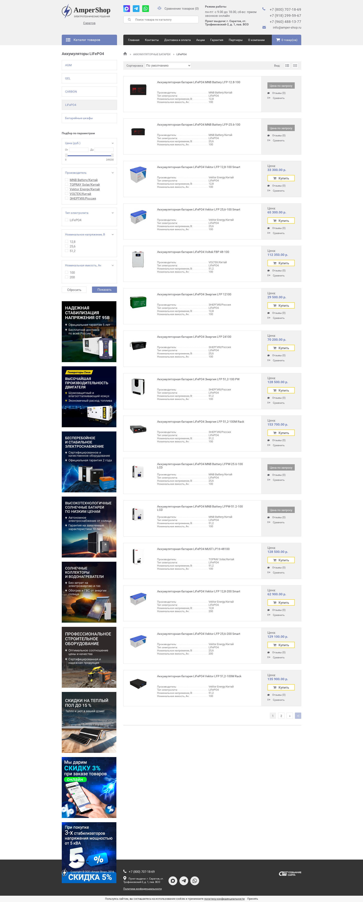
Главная (133, 40)
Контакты (152, 40)
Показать (104, 290)
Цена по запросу (281, 85)
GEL (68, 78)
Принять (252, 898)
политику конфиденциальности (224, 898)
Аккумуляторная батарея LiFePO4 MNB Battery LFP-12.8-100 (198, 82)
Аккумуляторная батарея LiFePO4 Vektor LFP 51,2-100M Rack (199, 676)
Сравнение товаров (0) (181, 9)
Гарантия (216, 40)
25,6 (72, 246)
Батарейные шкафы (79, 118)
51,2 (72, 251)
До (92, 149)
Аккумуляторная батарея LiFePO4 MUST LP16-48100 (193, 549)
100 (72, 273)
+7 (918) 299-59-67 (285, 15)
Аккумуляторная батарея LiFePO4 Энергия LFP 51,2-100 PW (198, 379)
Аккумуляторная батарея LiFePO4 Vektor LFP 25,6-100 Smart (198, 209)
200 (72, 277)
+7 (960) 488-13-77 (285, 22)
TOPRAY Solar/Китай (85, 185)
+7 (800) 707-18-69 (285, 9)
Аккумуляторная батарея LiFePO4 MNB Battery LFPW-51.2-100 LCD (200, 508)
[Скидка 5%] (89, 852)
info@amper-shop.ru (287, 27)
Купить (284, 178)
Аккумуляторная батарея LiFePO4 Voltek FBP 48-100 (193, 252)
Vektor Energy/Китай (85, 189)
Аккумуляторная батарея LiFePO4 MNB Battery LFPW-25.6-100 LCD (200, 465)
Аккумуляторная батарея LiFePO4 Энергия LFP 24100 (194, 336)
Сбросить (74, 290)
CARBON (71, 91)
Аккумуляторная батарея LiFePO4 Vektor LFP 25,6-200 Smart (198, 633)
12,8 (72, 242)
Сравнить (279, 98)
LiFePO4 (70, 105)
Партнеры (236, 40)
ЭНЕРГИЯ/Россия (83, 198)
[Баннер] (89, 331)
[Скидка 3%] (89, 787)
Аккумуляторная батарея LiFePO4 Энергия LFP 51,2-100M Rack (200, 421)
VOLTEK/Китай (80, 194)
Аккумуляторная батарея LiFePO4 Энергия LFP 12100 (194, 294)
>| (298, 715)
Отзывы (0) (278, 93)
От (66, 149)
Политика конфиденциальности (142, 888)
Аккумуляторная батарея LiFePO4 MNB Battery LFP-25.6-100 (198, 124)
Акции (200, 40)
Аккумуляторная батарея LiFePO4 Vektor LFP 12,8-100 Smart (198, 167)
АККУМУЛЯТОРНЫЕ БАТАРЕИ (152, 54)
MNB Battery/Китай (84, 180)
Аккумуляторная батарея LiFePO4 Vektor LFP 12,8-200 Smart (198, 591)
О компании (256, 40)
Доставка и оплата (177, 40)
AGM (68, 65)
